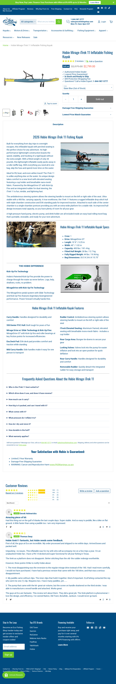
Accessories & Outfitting (62, 30)
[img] (20, 510)
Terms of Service (37, 671)
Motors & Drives (21, 30)
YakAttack (34, 645)
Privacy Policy (25, 671)
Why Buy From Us (42, 9)
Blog (60, 669)
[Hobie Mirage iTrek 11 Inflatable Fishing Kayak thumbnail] (6, 112)
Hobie (32, 649)
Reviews (30, 9)
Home (5, 45)
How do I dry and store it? (20, 424)
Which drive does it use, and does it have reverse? (30, 393)
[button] (68, 61)
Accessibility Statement (10, 671)
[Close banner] (113, 2)
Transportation (40, 30)
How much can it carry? (19, 399)
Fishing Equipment (86, 30)
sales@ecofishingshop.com (67, 443)
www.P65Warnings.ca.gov (62, 464)
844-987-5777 (46, 443)
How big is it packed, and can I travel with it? (28, 405)
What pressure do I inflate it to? (22, 418)
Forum (98, 669)
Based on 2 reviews (14, 493)
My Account (7, 11)
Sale (35, 37)
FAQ (75, 9)
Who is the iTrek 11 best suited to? (24, 387)
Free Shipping (56, 9)
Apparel (102, 30)
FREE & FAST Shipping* (33, 669)
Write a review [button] (86, 491)
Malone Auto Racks (38, 638)
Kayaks (6, 30)
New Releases (23, 37)
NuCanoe (34, 635)
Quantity (65, 94)
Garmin (33, 631)
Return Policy (52, 669)
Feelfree (33, 642)
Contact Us (68, 9)
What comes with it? (17, 412)
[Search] (59, 21)
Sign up (8, 654)
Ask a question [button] (102, 491)
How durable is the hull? (19, 430)
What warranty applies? (19, 436)
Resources (8, 37)
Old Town (34, 627)
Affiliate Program (18, 9)
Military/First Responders (73, 669)
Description (58, 124)
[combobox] (46, 21)
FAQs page (22, 445)
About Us (6, 9)
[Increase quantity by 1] (81, 99)
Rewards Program (86, 9)
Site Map (48, 671)
